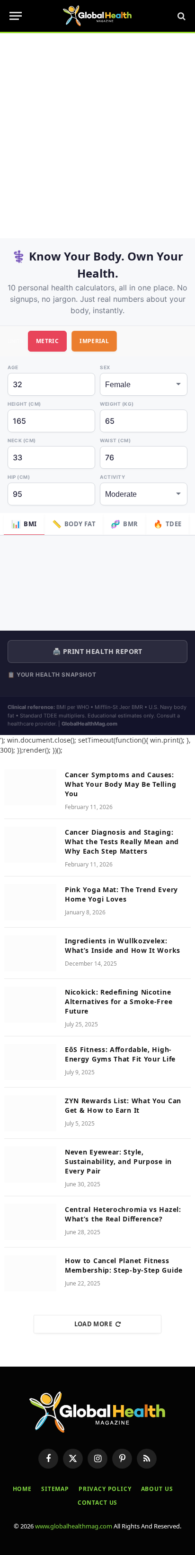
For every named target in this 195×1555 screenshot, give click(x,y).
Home (22, 1489)
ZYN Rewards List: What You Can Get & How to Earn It (123, 1105)
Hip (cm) (19, 477)
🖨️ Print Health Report (97, 651)
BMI (24, 524)
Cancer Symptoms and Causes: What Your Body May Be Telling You (120, 784)
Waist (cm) (115, 440)
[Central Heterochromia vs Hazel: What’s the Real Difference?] (30, 1222)
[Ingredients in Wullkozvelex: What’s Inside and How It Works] (30, 953)
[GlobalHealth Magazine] (97, 16)
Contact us (97, 1503)
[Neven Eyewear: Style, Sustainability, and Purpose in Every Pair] (30, 1164)
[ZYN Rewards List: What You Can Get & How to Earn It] (30, 1113)
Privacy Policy (105, 1489)
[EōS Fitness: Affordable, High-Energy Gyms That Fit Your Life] (30, 1062)
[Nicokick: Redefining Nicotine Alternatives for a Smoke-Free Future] (30, 1005)
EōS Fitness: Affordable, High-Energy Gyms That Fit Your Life (120, 1054)
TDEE (167, 524)
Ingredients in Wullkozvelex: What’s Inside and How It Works (122, 945)
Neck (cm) (22, 440)
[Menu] (15, 16)
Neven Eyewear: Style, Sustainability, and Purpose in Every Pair (118, 1161)
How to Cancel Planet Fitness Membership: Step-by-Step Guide (124, 1265)
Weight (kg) (117, 404)
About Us (157, 1489)
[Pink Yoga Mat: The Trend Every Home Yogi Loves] (30, 902)
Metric (47, 341)
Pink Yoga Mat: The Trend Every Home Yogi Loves (121, 894)
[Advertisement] (97, 135)
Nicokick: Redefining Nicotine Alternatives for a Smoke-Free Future (118, 1001)
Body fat (74, 524)
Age (13, 367)
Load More (93, 1324)
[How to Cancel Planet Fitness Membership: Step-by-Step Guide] (30, 1273)
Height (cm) (24, 404)
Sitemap (55, 1489)
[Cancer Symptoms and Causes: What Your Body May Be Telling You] (30, 787)
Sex (105, 367)
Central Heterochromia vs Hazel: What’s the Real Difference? (123, 1214)
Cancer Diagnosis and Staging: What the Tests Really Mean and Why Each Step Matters (122, 842)
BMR (124, 524)
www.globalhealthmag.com (73, 1526)
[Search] (181, 16)
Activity (112, 477)
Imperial (94, 341)
